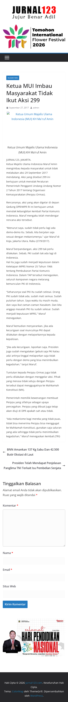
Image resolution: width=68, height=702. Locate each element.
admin (36, 107)
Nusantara (13, 78)
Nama (8, 553)
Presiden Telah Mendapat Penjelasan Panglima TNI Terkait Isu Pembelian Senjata (32, 465)
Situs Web (9, 586)
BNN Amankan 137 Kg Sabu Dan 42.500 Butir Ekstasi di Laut (33, 452)
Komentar (10, 505)
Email (7, 570)
